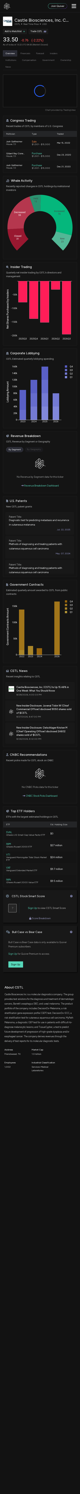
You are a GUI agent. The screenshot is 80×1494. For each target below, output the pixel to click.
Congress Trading (23, 120)
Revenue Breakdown (26, 436)
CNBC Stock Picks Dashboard (41, 795)
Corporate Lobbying (24, 353)
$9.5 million (56, 881)
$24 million (56, 857)
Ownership (65, 60)
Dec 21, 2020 (64, 166)
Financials (25, 53)
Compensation (29, 60)
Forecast (40, 53)
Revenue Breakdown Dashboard (41, 485)
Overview (10, 53)
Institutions (10, 60)
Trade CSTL (36, 31)
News (8, 67)
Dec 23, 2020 (64, 155)
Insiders (53, 53)
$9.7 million (56, 869)
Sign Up (32, 908)
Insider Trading (21, 267)
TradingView (69, 110)
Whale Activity (21, 180)
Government (48, 60)
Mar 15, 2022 (63, 143)
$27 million (56, 845)
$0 (51, 833)
